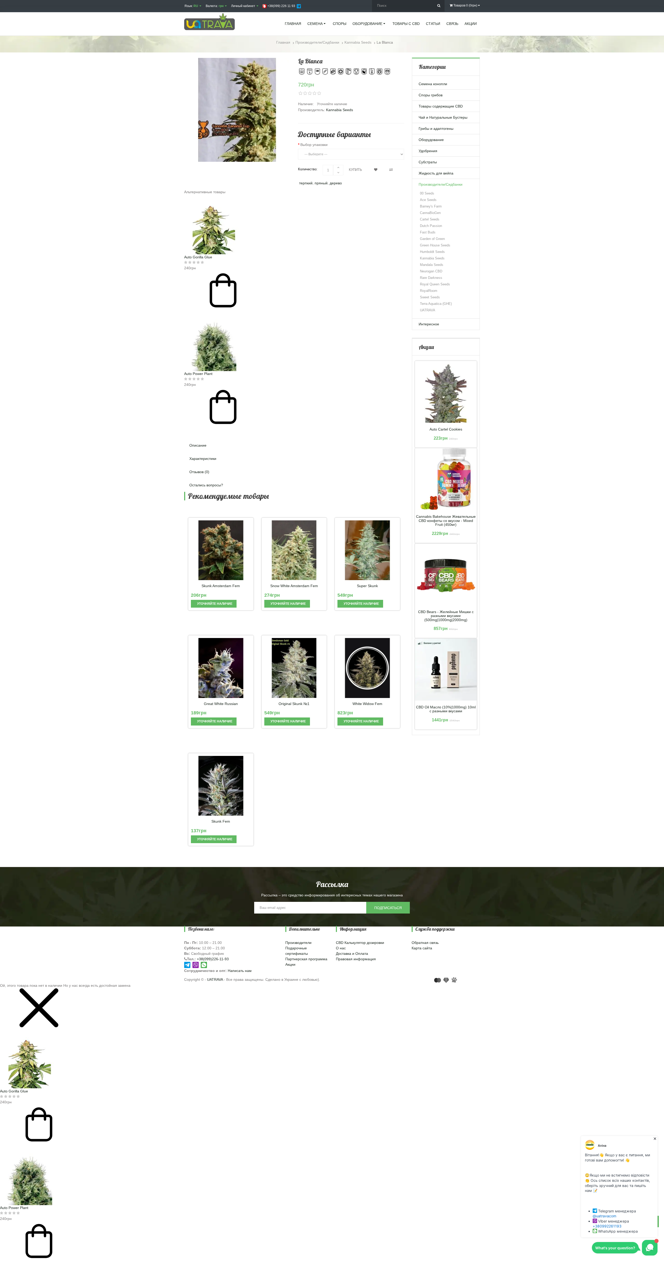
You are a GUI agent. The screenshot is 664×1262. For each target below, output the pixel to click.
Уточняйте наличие (214, 604)
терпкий (306, 183)
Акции (290, 964)
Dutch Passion (431, 226)
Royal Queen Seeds (435, 284)
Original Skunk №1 (294, 704)
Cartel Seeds (429, 219)
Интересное (429, 324)
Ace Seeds (428, 200)
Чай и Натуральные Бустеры (443, 117)
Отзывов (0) (199, 472)
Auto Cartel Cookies (446, 429)
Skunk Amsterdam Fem (221, 586)
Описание (197, 445)
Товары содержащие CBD (441, 106)
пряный (321, 183)
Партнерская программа (306, 959)
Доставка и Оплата (352, 953)
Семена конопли (433, 84)
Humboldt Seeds (432, 252)
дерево (336, 183)
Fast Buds (427, 232)
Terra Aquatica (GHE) (436, 304)
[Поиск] (439, 6)
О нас (341, 948)
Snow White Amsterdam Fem (294, 586)
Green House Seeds (435, 245)
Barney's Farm (431, 206)
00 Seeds (427, 193)
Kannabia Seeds (339, 110)
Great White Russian (221, 704)
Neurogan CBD (431, 271)
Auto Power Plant (198, 374)
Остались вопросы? (206, 485)
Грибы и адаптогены (436, 128)
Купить (355, 170)
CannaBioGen (430, 213)
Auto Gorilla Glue (198, 257)
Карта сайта (422, 948)
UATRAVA (427, 310)
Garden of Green (432, 239)
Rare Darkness (431, 278)
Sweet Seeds (430, 297)
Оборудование (431, 140)
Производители (298, 943)
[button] (294, 430)
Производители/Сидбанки (440, 184)
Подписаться (388, 908)
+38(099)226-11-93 (213, 959)
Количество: (307, 169)
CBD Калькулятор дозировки (360, 943)
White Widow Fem (367, 704)
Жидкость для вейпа (436, 173)
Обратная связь (425, 943)
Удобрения (428, 151)
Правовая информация (356, 959)
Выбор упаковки (314, 145)
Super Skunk (367, 586)
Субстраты (428, 162)
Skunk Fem (220, 821)
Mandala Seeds (431, 265)
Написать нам (240, 971)
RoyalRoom (428, 291)
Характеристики (202, 459)
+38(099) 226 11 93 (281, 6)
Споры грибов (430, 95)
